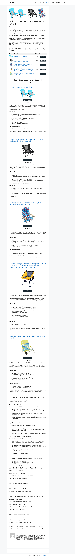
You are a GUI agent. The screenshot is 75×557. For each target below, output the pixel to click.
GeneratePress (43, 555)
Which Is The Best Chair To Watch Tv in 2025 (18, 543)
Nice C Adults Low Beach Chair (20, 56)
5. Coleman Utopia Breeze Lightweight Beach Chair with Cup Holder (27, 337)
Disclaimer (58, 2)
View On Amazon (27, 100)
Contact (63, 2)
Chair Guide (48, 2)
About (53, 2)
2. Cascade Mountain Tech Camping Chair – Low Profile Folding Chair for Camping (26, 140)
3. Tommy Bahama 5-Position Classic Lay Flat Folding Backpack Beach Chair (25, 203)
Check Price (43, 56)
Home (36, 2)
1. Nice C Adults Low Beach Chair (21, 87)
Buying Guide (41, 2)
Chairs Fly (12, 2)
